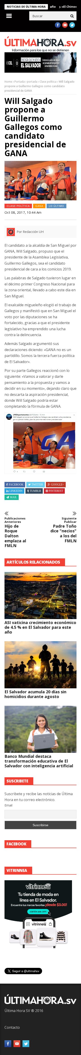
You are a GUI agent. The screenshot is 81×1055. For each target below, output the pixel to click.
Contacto (12, 1027)
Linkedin (15, 491)
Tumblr (35, 491)
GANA (39, 206)
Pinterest (56, 491)
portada (32, 82)
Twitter (37, 484)
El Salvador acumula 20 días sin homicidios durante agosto (35, 694)
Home (8, 82)
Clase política (48, 82)
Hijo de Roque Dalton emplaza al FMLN (15, 532)
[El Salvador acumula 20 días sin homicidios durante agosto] (40, 664)
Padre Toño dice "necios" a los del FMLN (63, 530)
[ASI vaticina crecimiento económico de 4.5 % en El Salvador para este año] (40, 595)
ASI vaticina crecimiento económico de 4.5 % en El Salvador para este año (40, 627)
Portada (19, 82)
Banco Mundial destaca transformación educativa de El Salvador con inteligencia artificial (38, 761)
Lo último (56, 206)
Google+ (57, 484)
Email (8, 805)
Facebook (16, 484)
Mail (13, 497)
